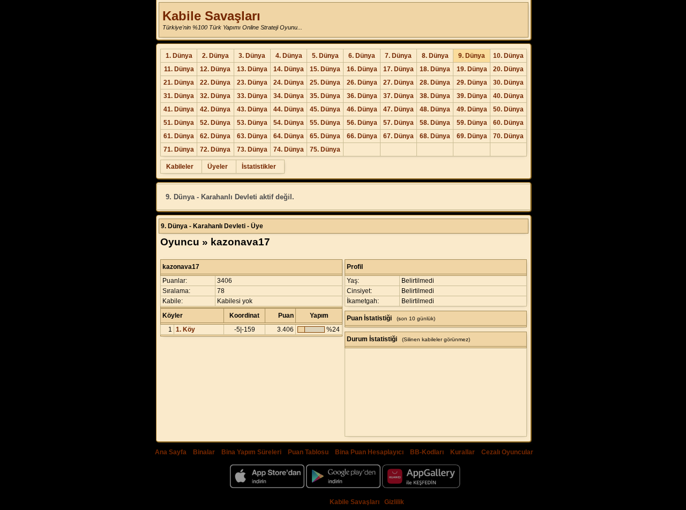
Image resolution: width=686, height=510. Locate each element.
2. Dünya (215, 55)
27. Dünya (398, 82)
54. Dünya (288, 122)
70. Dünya (508, 136)
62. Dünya (215, 136)
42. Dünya (215, 109)
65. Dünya (325, 136)
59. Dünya (472, 122)
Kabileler (179, 166)
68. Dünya (435, 136)
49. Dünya (472, 109)
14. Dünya (288, 69)
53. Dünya (252, 122)
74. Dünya (288, 149)
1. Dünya (179, 55)
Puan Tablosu (308, 452)
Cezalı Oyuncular (507, 452)
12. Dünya (215, 69)
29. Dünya (472, 82)
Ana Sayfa (171, 452)
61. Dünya (178, 136)
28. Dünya (435, 82)
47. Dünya (398, 109)
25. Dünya (325, 82)
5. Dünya (325, 55)
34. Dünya (288, 96)
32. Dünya (215, 96)
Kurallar (462, 452)
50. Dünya (508, 109)
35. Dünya (325, 96)
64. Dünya (288, 136)
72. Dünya (215, 149)
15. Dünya (325, 69)
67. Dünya (398, 136)
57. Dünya (398, 122)
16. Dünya (362, 69)
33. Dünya (252, 96)
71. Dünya (178, 149)
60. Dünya (508, 122)
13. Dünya (252, 69)
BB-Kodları (427, 452)
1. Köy (185, 329)
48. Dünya (435, 109)
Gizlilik (394, 502)
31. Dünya (178, 96)
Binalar (204, 452)
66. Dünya (362, 136)
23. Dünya (252, 82)
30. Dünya (508, 82)
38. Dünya (435, 96)
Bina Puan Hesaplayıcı (369, 452)
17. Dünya (398, 69)
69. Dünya (472, 136)
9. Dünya (471, 55)
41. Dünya (178, 109)
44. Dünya (288, 109)
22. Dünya (215, 82)
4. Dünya (288, 55)
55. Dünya (325, 122)
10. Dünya (508, 55)
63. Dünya (252, 136)
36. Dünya (362, 96)
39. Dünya (472, 96)
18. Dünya (435, 69)
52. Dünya (215, 122)
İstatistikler (259, 166)
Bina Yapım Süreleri (251, 452)
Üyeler (217, 166)
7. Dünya (398, 55)
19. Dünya (472, 69)
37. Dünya (398, 96)
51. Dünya (178, 122)
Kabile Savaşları (211, 16)
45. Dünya (325, 109)
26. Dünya (362, 82)
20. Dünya (508, 69)
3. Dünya (251, 55)
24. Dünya (288, 82)
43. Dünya (252, 109)
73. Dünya (252, 149)
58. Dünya (435, 122)
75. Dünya (325, 149)
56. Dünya (362, 122)
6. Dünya (361, 55)
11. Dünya (179, 69)
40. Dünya (508, 96)
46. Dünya (362, 109)
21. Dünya (178, 82)
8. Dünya (435, 55)
